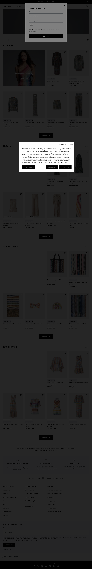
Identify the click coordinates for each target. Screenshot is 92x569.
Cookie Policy (63, 162)
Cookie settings (28, 167)
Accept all (65, 167)
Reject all (52, 167)
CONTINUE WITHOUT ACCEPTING (65, 144)
